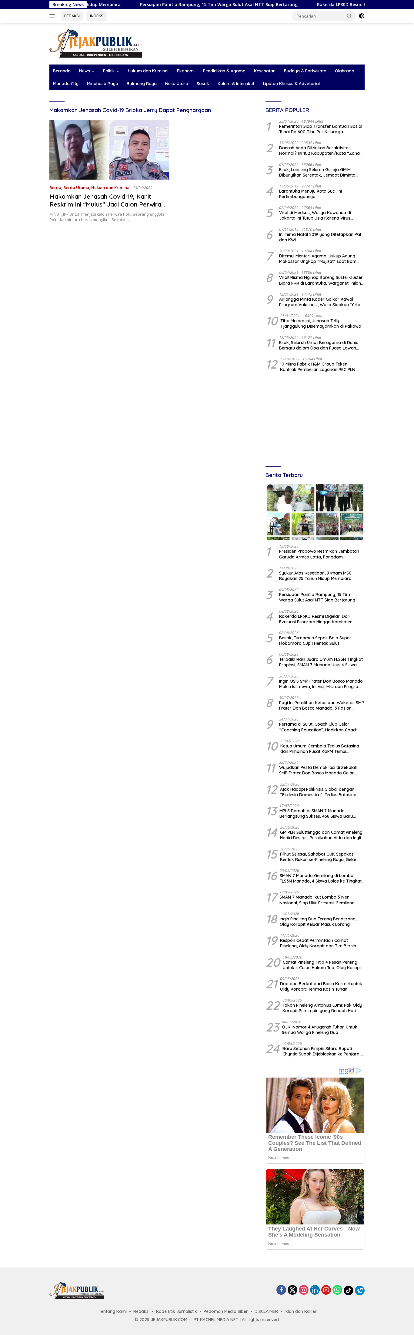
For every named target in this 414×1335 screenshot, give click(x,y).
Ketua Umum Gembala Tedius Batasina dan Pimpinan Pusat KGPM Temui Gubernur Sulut (319, 748)
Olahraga (344, 71)
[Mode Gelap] (362, 16)
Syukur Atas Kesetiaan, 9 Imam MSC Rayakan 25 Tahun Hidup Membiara (315, 575)
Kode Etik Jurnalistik (176, 1311)
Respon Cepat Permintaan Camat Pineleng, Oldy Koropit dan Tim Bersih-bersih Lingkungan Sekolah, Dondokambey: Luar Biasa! (319, 943)
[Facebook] (281, 1290)
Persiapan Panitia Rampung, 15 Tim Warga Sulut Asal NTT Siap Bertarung (180, 4)
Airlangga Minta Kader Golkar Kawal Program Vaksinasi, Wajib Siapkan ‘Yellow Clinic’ (321, 301)
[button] (349, 16)
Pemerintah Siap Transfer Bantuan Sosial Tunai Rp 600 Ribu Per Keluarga (320, 129)
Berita (55, 187)
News (84, 71)
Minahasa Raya (102, 83)
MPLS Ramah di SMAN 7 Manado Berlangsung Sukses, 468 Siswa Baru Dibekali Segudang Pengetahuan (316, 813)
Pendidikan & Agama (224, 71)
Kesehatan (264, 71)
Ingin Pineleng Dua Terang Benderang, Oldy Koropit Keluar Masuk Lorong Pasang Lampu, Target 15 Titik (318, 921)
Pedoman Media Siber (226, 1311)
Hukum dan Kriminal (148, 71)
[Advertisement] (315, 420)
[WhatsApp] (337, 1290)
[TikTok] (348, 1290)
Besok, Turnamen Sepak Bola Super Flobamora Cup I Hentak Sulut (315, 640)
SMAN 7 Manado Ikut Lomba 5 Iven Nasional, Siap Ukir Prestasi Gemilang (317, 899)
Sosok (203, 83)
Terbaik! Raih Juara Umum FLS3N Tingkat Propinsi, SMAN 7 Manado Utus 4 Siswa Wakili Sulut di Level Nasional (321, 662)
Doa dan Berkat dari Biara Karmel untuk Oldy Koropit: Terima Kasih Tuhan (321, 986)
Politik (109, 71)
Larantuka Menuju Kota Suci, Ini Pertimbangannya (310, 193)
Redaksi (141, 1311)
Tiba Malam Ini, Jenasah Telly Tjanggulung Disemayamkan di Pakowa (320, 323)
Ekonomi (186, 71)
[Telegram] (360, 1290)
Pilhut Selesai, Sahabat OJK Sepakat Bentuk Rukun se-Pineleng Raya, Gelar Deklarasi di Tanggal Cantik (318, 856)
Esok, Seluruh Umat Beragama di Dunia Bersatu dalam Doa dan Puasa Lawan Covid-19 (319, 345)
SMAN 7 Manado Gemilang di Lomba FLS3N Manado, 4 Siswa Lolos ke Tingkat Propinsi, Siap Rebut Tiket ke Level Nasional (321, 878)
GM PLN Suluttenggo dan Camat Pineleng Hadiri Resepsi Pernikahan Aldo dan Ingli (321, 835)
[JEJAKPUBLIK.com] (95, 43)
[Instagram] (304, 1290)
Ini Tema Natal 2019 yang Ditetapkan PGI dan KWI (320, 237)
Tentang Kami (113, 1311)
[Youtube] (326, 1290)
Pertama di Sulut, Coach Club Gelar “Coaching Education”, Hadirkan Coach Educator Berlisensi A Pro (318, 726)
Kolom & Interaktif (236, 83)
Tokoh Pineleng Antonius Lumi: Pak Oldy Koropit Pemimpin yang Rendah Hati (322, 1007)
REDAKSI (72, 15)
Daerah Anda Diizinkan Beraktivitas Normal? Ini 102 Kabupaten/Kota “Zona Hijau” (319, 150)
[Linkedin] (315, 1290)
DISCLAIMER (266, 1311)
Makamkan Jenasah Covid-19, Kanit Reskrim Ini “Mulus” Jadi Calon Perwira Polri (105, 204)
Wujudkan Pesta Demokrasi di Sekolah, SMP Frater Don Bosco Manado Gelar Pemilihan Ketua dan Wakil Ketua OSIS (318, 770)
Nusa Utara (176, 83)
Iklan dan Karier (301, 1311)
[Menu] (53, 16)
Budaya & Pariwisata (305, 71)
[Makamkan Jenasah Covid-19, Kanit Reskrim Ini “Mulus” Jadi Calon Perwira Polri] (109, 150)
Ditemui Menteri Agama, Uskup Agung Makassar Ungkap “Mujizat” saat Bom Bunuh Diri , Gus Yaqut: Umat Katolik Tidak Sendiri (321, 258)
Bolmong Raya (142, 83)
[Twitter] (292, 1290)
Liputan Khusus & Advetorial (291, 83)
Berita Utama (76, 187)
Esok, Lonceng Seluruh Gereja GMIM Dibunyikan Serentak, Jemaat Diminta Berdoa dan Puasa (317, 172)
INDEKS (96, 15)
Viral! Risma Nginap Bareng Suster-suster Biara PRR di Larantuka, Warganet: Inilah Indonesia (321, 280)
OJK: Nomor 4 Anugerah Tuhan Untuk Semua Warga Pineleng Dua (319, 1029)
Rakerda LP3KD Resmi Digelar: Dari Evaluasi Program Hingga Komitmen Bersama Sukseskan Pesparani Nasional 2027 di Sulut (320, 619)
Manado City (65, 83)
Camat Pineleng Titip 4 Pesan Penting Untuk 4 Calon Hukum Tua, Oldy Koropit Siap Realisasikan (322, 964)
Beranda (62, 71)
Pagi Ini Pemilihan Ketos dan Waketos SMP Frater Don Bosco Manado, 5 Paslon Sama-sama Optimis (321, 705)
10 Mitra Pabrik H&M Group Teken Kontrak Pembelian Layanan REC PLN (317, 366)
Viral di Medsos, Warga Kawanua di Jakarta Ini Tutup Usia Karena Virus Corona (315, 215)
